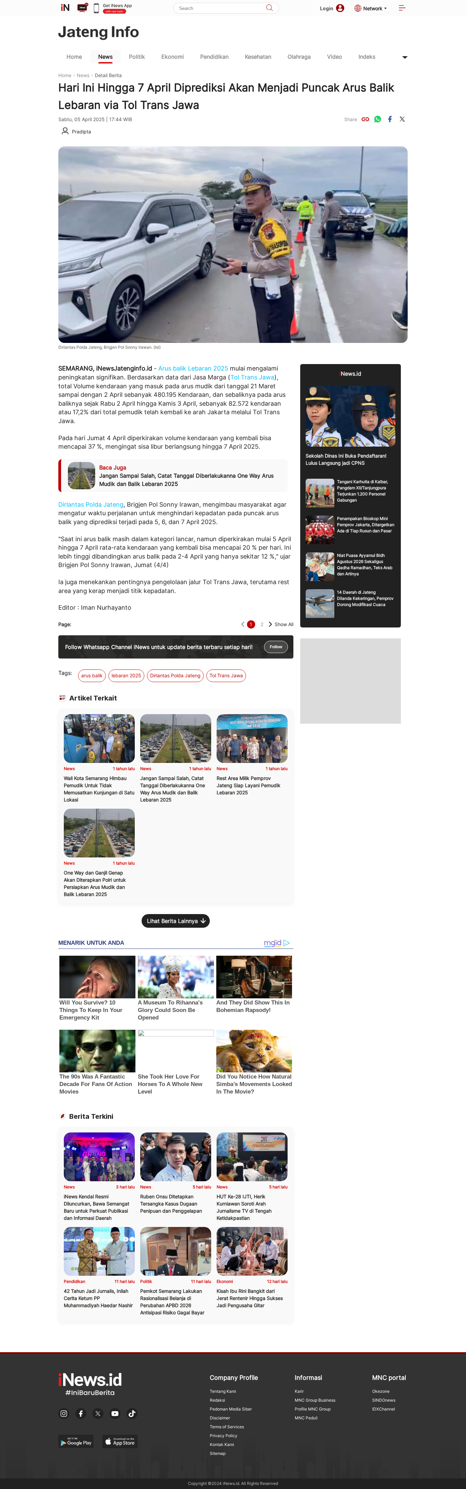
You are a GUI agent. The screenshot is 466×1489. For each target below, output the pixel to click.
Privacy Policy (223, 1435)
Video (334, 56)
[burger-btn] (402, 8)
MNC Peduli (306, 1417)
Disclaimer (220, 1417)
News (105, 56)
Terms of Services (227, 1426)
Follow (276, 647)
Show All (284, 624)
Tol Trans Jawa (252, 377)
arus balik (92, 675)
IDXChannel (383, 1409)
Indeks (367, 56)
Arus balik (172, 368)
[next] (270, 624)
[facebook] (389, 119)
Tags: (65, 672)
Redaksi (217, 1400)
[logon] (65, 8)
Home (74, 56)
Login (326, 8)
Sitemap (217, 1453)
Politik (137, 56)
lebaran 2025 (126, 675)
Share (350, 119)
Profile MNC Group (313, 1409)
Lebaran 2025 (208, 368)
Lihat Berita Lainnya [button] (172, 920)
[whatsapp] (377, 119)
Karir (299, 1391)
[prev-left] (242, 624)
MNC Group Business (315, 1400)
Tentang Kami (223, 1391)
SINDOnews (383, 1400)
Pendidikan (214, 56)
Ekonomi (172, 56)
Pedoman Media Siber (231, 1409)
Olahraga (299, 56)
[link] (365, 119)
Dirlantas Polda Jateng (90, 504)
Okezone (381, 1391)
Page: (64, 624)
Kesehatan (258, 56)
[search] (269, 8)
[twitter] (402, 119)
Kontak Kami (222, 1444)
